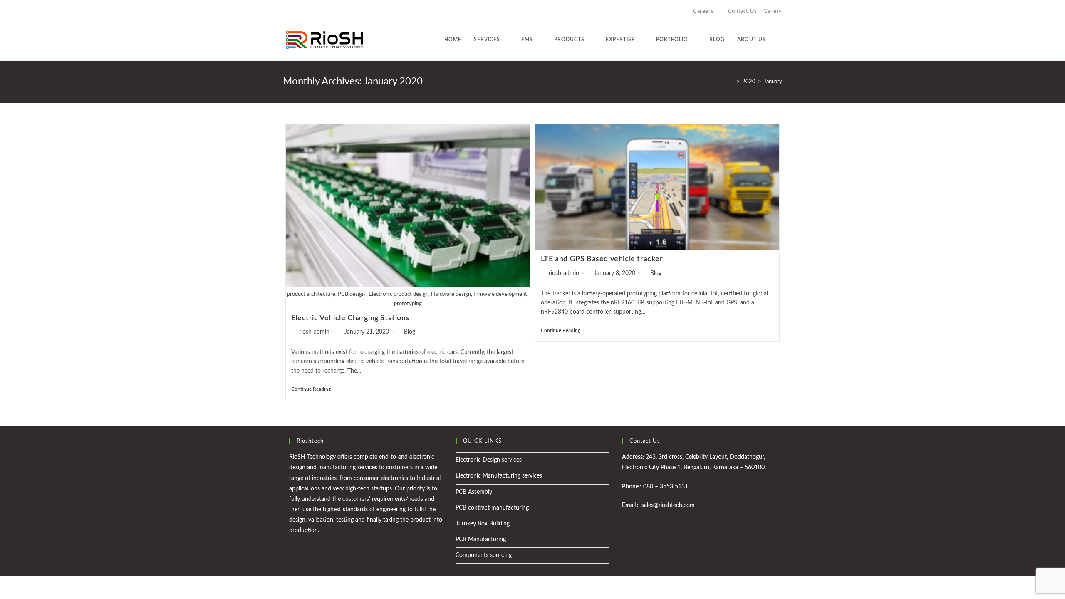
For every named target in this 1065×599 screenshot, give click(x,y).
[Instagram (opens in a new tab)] (304, 11)
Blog (409, 332)
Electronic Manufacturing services (499, 476)
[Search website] (780, 39)
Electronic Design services (489, 460)
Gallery (772, 11)
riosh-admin (314, 332)
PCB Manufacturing (481, 539)
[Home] (732, 81)
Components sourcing (484, 555)
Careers (703, 11)
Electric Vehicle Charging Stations (350, 318)
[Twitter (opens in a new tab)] (286, 11)
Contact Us (742, 11)
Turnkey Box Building (483, 524)
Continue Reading (314, 388)
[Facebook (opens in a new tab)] (295, 11)
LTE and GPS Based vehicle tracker (602, 259)
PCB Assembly (474, 492)
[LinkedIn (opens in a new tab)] (314, 11)
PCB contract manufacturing (492, 508)
